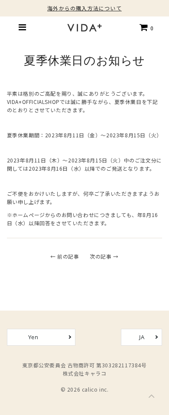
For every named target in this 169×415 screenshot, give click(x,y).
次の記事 (100, 256)
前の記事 (68, 256)
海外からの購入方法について (84, 8)
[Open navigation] (22, 27)
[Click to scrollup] (151, 397)
